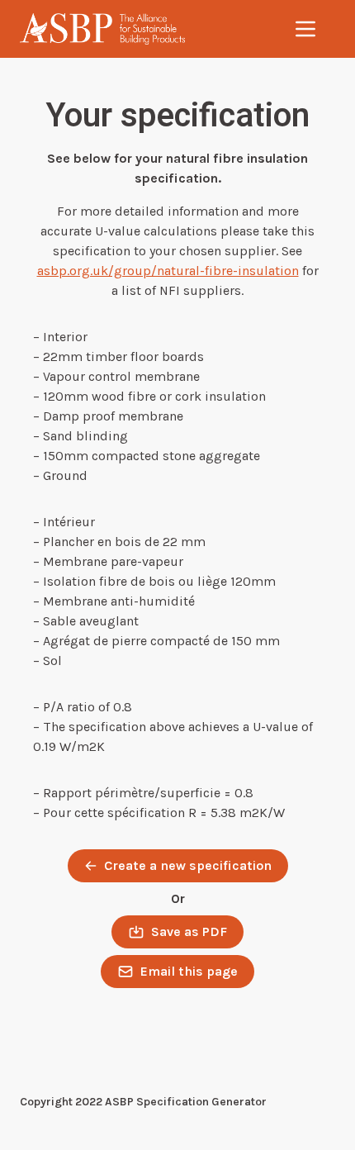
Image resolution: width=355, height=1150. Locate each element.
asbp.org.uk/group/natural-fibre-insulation (168, 270)
